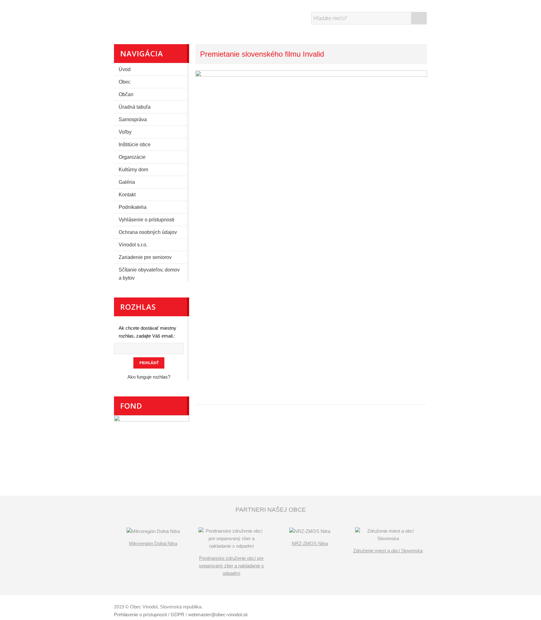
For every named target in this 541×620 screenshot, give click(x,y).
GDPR (177, 614)
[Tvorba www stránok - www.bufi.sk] (397, 608)
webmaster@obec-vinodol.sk (218, 614)
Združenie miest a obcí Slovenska (388, 550)
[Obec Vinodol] (172, 17)
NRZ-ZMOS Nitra (310, 543)
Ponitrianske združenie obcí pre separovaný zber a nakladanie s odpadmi (231, 565)
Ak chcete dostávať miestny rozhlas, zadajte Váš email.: (147, 331)
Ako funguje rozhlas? (148, 377)
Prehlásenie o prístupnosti (140, 614)
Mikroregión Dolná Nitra (153, 543)
